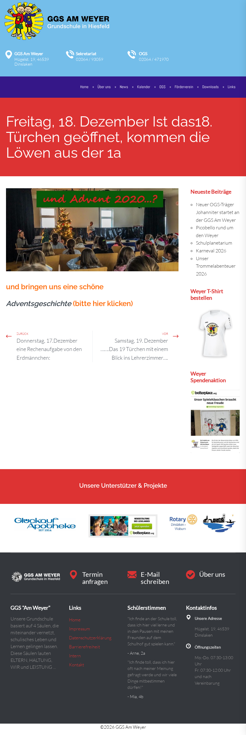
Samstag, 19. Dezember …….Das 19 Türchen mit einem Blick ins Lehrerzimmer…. (134, 349)
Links (232, 86)
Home (84, 86)
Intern (75, 656)
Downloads (210, 86)
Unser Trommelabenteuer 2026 (216, 266)
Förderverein (184, 86)
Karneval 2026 (211, 251)
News (124, 86)
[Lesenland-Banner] (123, 525)
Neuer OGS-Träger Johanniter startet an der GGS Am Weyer (217, 212)
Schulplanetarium (214, 243)
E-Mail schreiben (155, 577)
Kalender (143, 86)
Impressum (79, 629)
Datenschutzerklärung (90, 638)
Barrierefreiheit (84, 647)
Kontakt (76, 665)
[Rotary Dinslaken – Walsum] (201, 523)
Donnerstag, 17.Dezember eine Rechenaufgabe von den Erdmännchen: (49, 349)
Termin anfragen (95, 577)
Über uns (212, 574)
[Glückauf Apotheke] (45, 523)
